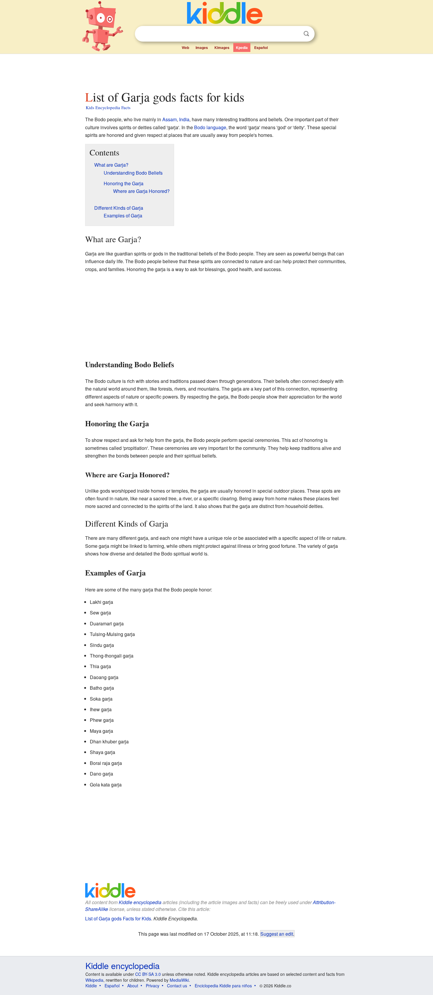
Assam (169, 119)
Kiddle (91, 986)
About (132, 986)
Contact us (177, 986)
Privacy (152, 986)
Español (261, 47)
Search (306, 33)
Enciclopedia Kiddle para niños (223, 986)
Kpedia (242, 47)
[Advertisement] (216, 70)
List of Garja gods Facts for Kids (118, 918)
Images (202, 47)
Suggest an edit (276, 933)
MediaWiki (179, 980)
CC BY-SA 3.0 (148, 974)
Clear (294, 34)
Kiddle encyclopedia (140, 902)
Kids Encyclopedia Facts (108, 107)
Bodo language (210, 127)
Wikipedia (94, 980)
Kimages (221, 47)
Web (185, 47)
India (184, 119)
